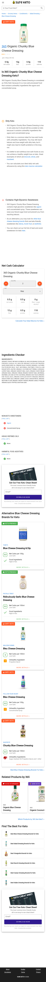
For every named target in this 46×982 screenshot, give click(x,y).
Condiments (23, 13)
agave (39, 207)
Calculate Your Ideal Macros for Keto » (30, 321)
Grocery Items (13, 13)
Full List (5, 418)
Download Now (23, 497)
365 (4, 46)
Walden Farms (8, 645)
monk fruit (28, 224)
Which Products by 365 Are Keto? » (31, 819)
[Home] (21, 4)
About (7, 969)
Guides (23, 969)
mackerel (10, 159)
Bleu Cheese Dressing (14, 648)
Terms (23, 972)
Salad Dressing (35, 13)
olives (33, 157)
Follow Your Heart (10, 694)
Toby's (5, 545)
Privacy (38, 972)
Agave (9, 423)
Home (4, 13)
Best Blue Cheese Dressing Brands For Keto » (27, 770)
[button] (23, 291)
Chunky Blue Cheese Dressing (18, 745)
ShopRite (6, 742)
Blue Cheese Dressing (9, 16)
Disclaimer (7, 972)
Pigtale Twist (8, 593)
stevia (21, 224)
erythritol (37, 224)
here (23, 231)
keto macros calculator (33, 166)
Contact (38, 969)
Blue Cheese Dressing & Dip (17, 548)
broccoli (27, 157)
